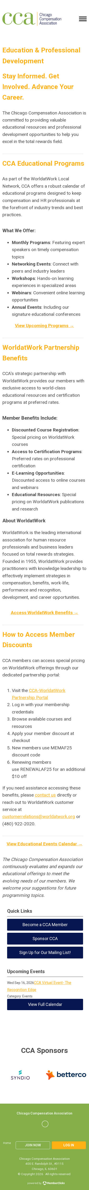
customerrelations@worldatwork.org (38, 816)
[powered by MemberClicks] (44, 1183)
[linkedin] (45, 1124)
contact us (45, 795)
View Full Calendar (45, 1004)
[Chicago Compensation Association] (31, 18)
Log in (68, 1145)
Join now (33, 1145)
